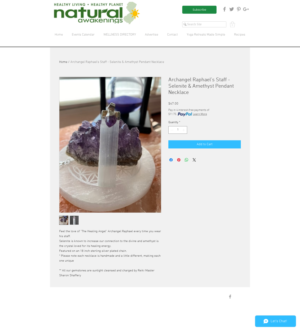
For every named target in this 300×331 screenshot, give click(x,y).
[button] (232, 24)
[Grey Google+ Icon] (246, 9)
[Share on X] (194, 159)
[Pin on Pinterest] (178, 159)
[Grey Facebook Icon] (224, 9)
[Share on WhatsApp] (186, 159)
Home (63, 62)
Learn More (200, 114)
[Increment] (184, 130)
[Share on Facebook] (171, 159)
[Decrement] (171, 130)
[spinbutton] (177, 130)
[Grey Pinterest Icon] (239, 9)
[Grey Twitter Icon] (232, 9)
